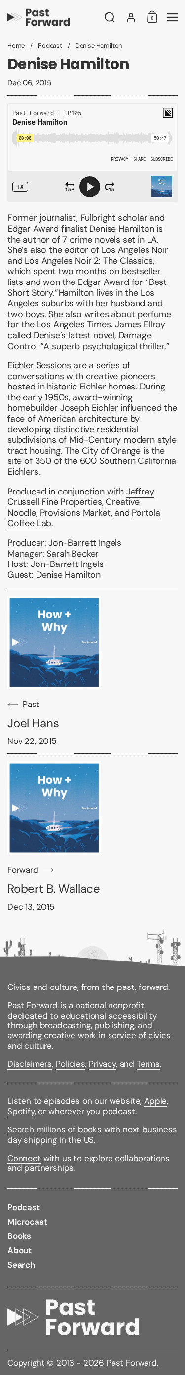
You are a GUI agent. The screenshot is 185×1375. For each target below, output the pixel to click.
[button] (110, 17)
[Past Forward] (52, 17)
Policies (70, 1063)
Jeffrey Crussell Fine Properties (80, 497)
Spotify (21, 1111)
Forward (22, 870)
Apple (155, 1100)
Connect (24, 1158)
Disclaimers (29, 1063)
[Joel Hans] (54, 642)
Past (31, 704)
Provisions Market (75, 513)
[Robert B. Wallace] (54, 808)
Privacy (102, 1063)
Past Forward (132, 1362)
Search (20, 1129)
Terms (148, 1063)
